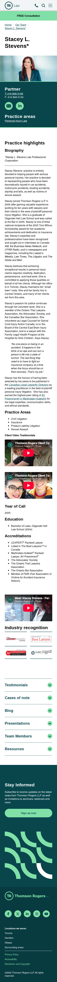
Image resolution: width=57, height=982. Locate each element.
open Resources (50, 749)
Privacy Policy (12, 954)
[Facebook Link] (8, 914)
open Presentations (50, 723)
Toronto (9, 933)
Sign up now (28, 813)
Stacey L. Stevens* (15, 28)
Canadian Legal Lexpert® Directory (29, 384)
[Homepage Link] (28, 896)
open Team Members (50, 736)
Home (8, 25)
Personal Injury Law (16, 121)
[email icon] (9, 106)
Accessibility (11, 959)
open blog (50, 710)
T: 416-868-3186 (14, 93)
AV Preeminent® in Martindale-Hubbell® (25, 396)
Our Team (20, 25)
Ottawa (8, 942)
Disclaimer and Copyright (17, 963)
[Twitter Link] (17, 914)
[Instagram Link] (36, 914)
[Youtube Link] (46, 914)
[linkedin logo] (20, 106)
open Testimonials (50, 685)
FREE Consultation (28, 16)
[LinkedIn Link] (27, 914)
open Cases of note (50, 697)
